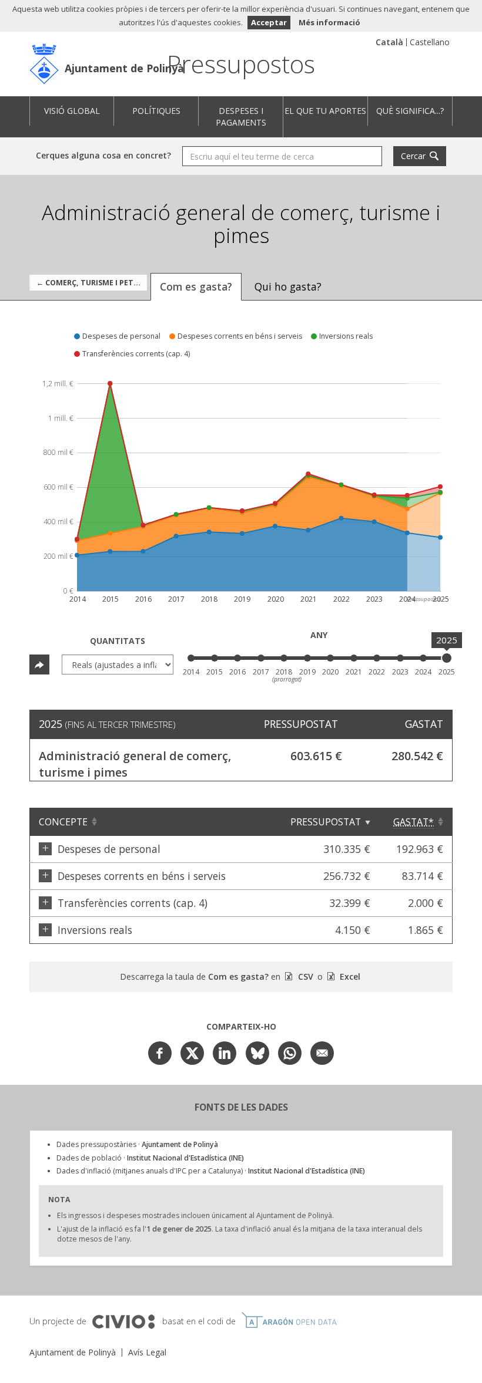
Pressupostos (241, 63)
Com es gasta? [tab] (196, 286)
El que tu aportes (325, 110)
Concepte (63, 821)
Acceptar (269, 22)
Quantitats (117, 640)
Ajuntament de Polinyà (124, 68)
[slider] (447, 658)
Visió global (72, 110)
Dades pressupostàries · (137, 1144)
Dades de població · (150, 1158)
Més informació (329, 22)
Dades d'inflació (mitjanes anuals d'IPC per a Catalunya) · (210, 1171)
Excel (348, 976)
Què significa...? (410, 110)
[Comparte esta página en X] (192, 1053)
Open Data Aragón (289, 1320)
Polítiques (156, 110)
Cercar (413, 155)
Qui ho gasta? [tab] (288, 286)
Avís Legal (147, 1352)
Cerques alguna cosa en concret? (103, 155)
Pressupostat (325, 821)
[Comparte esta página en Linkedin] (224, 1053)
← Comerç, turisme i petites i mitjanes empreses (91, 283)
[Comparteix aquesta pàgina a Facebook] (160, 1053)
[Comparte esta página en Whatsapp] (290, 1053)
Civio (123, 1322)
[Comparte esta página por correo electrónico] (322, 1053)
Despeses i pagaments (241, 116)
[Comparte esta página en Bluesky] (257, 1053)
